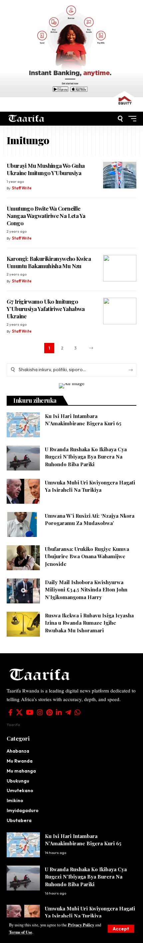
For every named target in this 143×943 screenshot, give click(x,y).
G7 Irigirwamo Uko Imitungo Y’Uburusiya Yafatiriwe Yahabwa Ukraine (46, 309)
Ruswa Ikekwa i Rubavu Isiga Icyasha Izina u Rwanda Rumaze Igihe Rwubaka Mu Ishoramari (89, 623)
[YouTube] (29, 712)
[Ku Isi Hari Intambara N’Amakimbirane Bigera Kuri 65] (23, 424)
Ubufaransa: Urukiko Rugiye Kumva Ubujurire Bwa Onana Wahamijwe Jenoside (87, 556)
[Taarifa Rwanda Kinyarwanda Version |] (26, 119)
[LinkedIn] (59, 712)
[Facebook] (10, 712)
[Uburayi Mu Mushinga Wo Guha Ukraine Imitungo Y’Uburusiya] (119, 175)
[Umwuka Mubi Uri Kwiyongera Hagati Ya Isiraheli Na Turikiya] (23, 491)
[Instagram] (40, 712)
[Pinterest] (49, 712)
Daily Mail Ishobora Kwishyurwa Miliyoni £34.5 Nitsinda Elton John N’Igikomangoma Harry (86, 589)
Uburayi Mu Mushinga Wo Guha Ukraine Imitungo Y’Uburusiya (46, 169)
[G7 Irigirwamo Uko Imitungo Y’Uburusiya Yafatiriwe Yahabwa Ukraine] (119, 311)
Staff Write (22, 188)
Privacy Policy (81, 925)
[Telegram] (68, 712)
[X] (19, 712)
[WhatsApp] (77, 712)
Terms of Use (20, 932)
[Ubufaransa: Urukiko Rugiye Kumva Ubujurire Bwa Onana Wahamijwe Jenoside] (23, 557)
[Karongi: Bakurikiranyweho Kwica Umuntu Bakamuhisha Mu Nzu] (119, 268)
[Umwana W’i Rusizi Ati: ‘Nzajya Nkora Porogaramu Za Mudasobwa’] (23, 524)
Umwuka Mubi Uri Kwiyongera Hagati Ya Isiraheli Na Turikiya (90, 912)
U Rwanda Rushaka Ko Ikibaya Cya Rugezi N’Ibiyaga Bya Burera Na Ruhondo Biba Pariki (86, 457)
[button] (121, 929)
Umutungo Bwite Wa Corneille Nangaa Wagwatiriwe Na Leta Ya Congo (46, 216)
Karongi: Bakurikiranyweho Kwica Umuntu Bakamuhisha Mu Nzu (49, 262)
